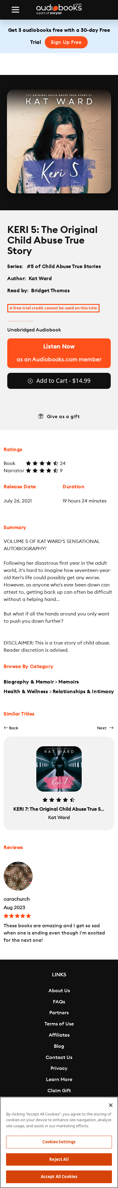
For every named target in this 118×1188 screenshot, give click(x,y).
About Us (59, 990)
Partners (59, 1012)
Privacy (59, 1068)
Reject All (58, 1159)
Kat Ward (40, 278)
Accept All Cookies (59, 1176)
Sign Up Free (66, 42)
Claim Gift (59, 1090)
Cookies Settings (58, 1141)
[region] (59, 1142)
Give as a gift (63, 416)
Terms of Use (59, 1024)
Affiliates (59, 1035)
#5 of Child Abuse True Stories (64, 266)
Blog (59, 1046)
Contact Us (59, 1057)
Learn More (59, 1079)
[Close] (110, 1105)
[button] (11, 728)
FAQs (59, 1001)
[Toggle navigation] (15, 9)
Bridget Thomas (50, 290)
